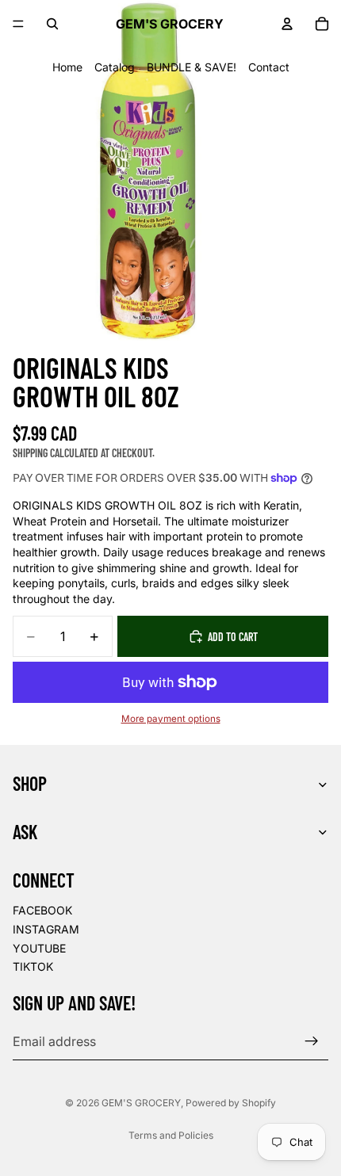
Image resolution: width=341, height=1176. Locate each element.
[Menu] (18, 24)
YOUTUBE (39, 948)
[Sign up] (311, 1041)
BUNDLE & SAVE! (191, 67)
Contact (268, 67)
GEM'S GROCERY (141, 1103)
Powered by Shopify (231, 1103)
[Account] (287, 23)
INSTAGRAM (46, 929)
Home (67, 67)
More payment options (170, 718)
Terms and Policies (170, 1135)
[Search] (52, 23)
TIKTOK (33, 967)
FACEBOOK (42, 911)
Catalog (114, 67)
